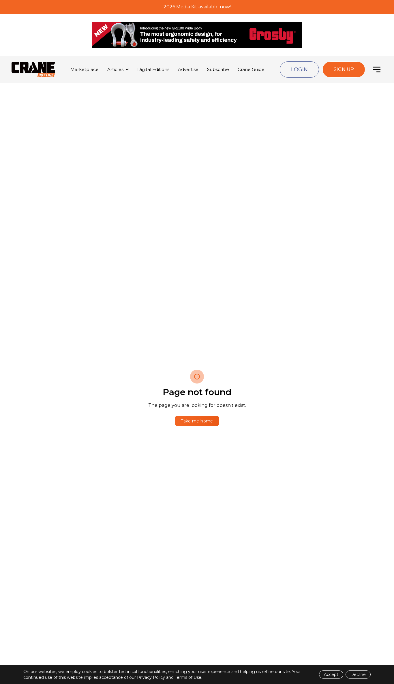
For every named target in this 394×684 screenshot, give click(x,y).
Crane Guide (251, 69)
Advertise (188, 69)
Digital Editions (153, 69)
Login (299, 69)
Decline (358, 674)
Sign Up (344, 69)
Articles (115, 69)
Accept (331, 674)
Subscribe (218, 69)
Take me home (197, 421)
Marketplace (84, 69)
